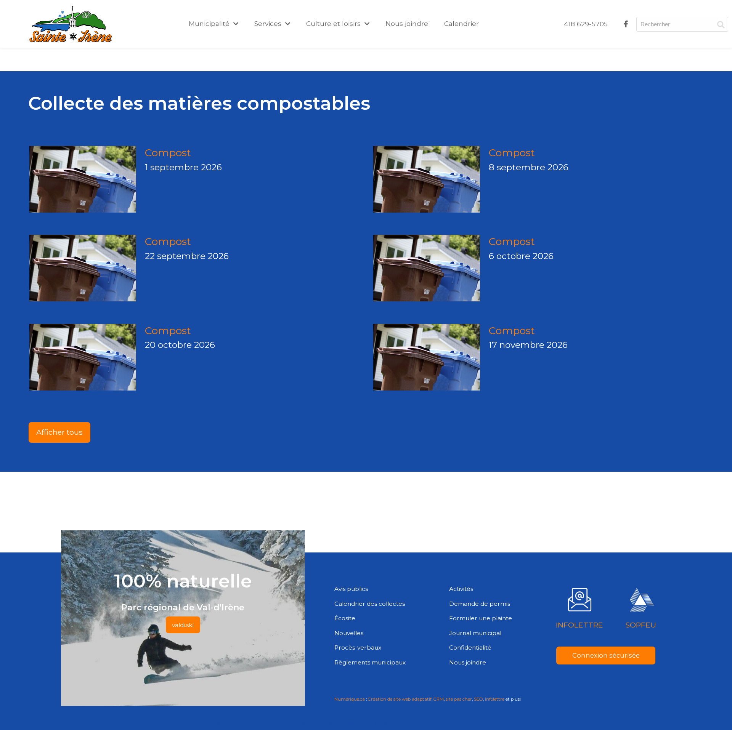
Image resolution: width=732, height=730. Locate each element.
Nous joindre (406, 23)
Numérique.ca (349, 699)
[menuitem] (586, 24)
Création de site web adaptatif (400, 699)
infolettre (494, 699)
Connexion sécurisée (606, 655)
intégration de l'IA (192, 723)
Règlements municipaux (370, 662)
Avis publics (351, 588)
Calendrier (461, 23)
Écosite (344, 618)
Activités (461, 588)
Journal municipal (475, 633)
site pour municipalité (243, 723)
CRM (438, 699)
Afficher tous (59, 432)
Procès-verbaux (357, 647)
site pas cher (459, 699)
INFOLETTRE (579, 624)
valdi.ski (183, 625)
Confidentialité (470, 647)
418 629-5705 (586, 24)
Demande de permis (479, 603)
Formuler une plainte (480, 618)
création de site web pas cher (308, 723)
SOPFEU (640, 624)
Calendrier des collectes (369, 603)
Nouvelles (348, 633)
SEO (478, 699)
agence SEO (153, 723)
